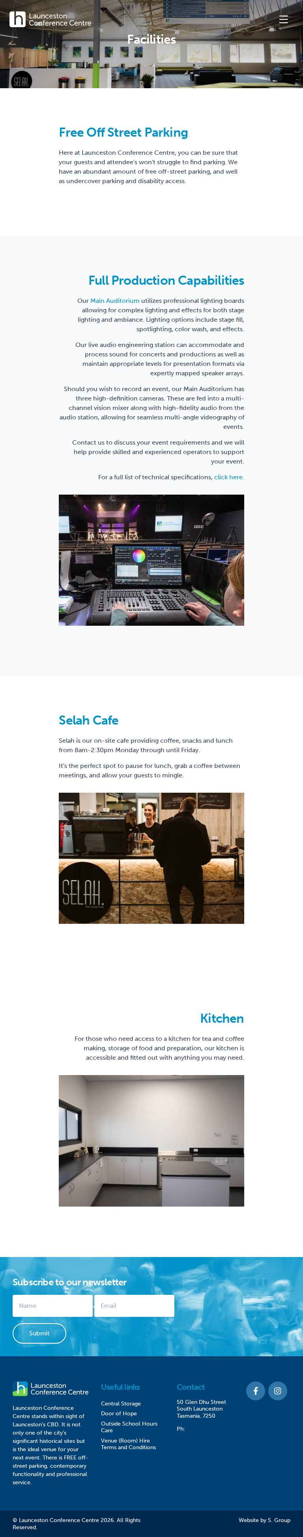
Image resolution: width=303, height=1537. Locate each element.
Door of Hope (119, 1413)
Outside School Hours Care (129, 1427)
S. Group (279, 1520)
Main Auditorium (115, 300)
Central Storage (121, 1403)
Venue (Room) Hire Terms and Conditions (128, 1444)
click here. (229, 477)
